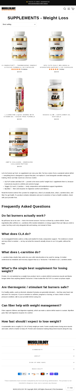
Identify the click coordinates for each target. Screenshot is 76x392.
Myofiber (8, 189)
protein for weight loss (30, 192)
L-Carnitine (20, 186)
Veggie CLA (9, 186)
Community (37, 349)
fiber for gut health (8, 195)
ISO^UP (7, 181)
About (37, 356)
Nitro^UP (21, 181)
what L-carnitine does (62, 192)
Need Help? (37, 368)
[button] (16, 69)
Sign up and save (37, 362)
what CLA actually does (46, 192)
